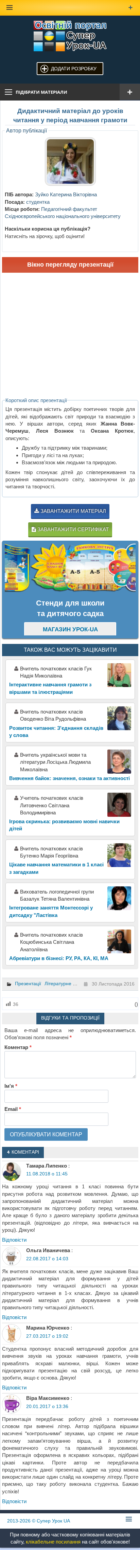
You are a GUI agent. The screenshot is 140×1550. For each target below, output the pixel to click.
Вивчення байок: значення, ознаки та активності (69, 778)
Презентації (28, 983)
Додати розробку (74, 68)
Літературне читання (68, 983)
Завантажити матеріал (72, 511)
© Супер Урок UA (38, 1521)
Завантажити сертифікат (72, 529)
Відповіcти (14, 1240)
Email (12, 1109)
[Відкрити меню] (130, 92)
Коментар (18, 1047)
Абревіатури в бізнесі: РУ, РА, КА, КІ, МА (58, 958)
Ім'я (10, 1086)
